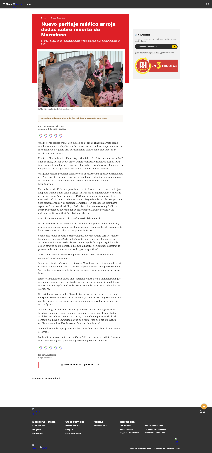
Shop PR (69, 430)
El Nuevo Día (38, 426)
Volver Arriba (202, 411)
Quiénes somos (126, 429)
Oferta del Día (72, 426)
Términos (156, 52)
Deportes (45, 18)
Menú (9, 4)
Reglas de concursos (154, 425)
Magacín (36, 430)
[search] (207, 4)
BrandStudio (100, 426)
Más (29, 4)
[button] (45, 136)
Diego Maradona (45, 358)
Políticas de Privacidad (155, 433)
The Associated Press (53, 126)
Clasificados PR (73, 433)
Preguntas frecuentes (129, 433)
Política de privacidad (167, 52)
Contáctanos (125, 425)
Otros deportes (58, 18)
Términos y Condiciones (155, 429)
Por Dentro (37, 433)
